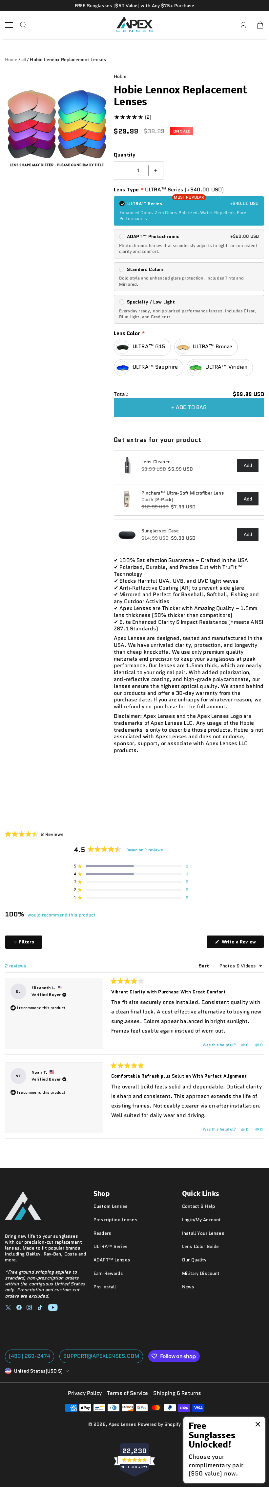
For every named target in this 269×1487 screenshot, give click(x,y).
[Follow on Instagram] (29, 1307)
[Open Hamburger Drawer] (9, 25)
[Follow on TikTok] (40, 1307)
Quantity (124, 155)
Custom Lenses (110, 1206)
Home (11, 59)
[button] (34, 834)
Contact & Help (198, 1206)
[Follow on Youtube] (53, 1307)
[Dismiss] (258, 1425)
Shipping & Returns (177, 1393)
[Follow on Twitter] (8, 1307)
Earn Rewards (108, 1273)
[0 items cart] (260, 25)
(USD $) (38, 1371)
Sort (204, 966)
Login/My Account (201, 1219)
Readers (102, 1233)
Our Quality (194, 1259)
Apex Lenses (122, 1424)
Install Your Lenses (203, 1233)
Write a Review (242, 943)
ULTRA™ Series (110, 1246)
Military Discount (200, 1273)
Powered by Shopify (159, 1424)
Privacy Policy (85, 1393)
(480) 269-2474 (29, 1356)
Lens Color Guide (200, 1246)
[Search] (23, 25)
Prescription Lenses (115, 1219)
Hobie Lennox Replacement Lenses (68, 59)
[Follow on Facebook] (19, 1307)
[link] (224, 1450)
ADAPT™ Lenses (111, 1259)
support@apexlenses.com (101, 1356)
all (23, 59)
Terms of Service (127, 1393)
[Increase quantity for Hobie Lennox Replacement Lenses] (155, 170)
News (188, 1286)
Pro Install (104, 1286)
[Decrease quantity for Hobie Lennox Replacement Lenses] (121, 170)
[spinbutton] (139, 170)
